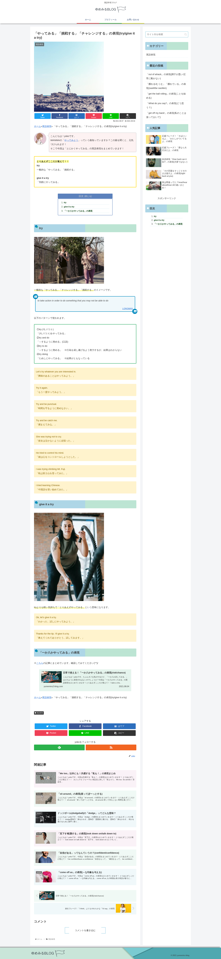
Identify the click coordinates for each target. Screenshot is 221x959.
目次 (81, 196)
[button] (185, 34)
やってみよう (71, 140)
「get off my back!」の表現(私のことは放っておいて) (166, 115)
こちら (39, 663)
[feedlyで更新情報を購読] (59, 747)
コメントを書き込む (85, 930)
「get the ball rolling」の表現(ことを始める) (166, 95)
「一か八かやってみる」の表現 (78, 211)
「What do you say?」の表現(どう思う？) (165, 105)
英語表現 (46, 126)
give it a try (69, 206)
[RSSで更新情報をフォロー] (111, 747)
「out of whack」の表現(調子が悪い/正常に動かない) (166, 76)
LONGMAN (127, 308)
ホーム (37, 126)
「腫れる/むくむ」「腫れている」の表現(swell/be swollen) (166, 86)
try (65, 202)
